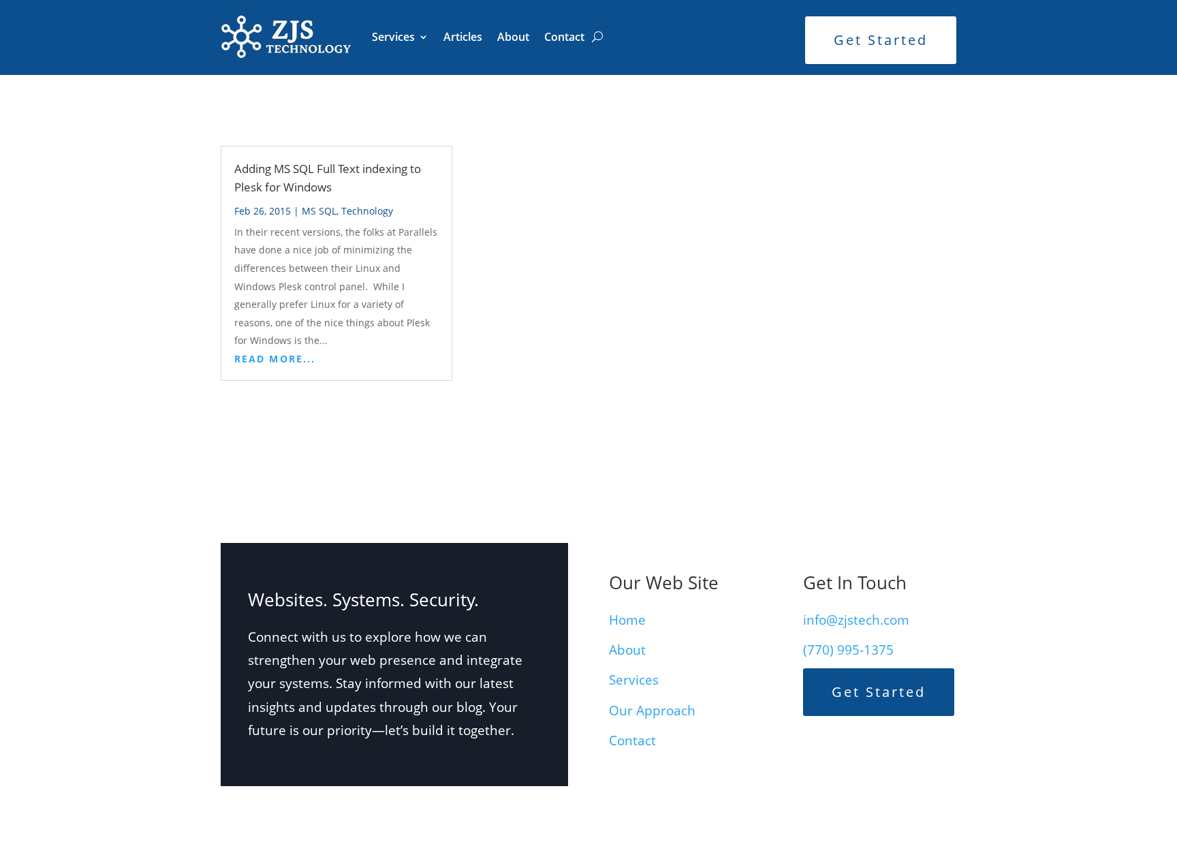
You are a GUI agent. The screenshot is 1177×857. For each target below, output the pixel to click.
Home (627, 620)
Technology (367, 210)
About (513, 36)
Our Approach (652, 710)
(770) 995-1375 (848, 650)
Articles (462, 36)
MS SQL (319, 210)
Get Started (881, 40)
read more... (274, 358)
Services (393, 36)
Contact (564, 36)
